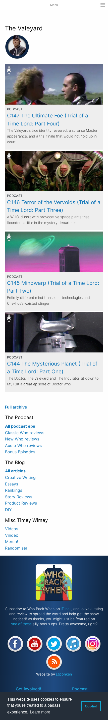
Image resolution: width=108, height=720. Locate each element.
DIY (8, 509)
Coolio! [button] (91, 706)
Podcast (80, 688)
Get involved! (28, 688)
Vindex (11, 535)
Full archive (16, 407)
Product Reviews (21, 503)
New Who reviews (22, 438)
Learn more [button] (40, 712)
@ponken (64, 674)
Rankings (13, 490)
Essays (11, 483)
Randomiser (16, 548)
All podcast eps (20, 426)
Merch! (11, 541)
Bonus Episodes (20, 451)
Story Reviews (18, 496)
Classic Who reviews (24, 432)
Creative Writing (20, 477)
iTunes (66, 609)
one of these (21, 624)
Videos (11, 528)
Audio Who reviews (23, 445)
